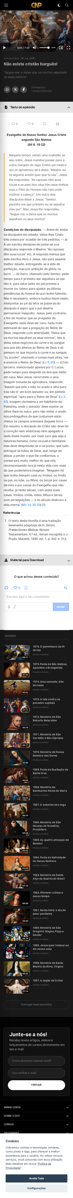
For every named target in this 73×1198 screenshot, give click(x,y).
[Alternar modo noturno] (59, 5)
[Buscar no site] (67, 5)
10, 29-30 (31, 504)
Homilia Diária (11, 58)
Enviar (36, 1085)
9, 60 (48, 362)
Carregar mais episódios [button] (36, 1004)
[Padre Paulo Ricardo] (36, 5)
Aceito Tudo (36, 1178)
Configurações (36, 1188)
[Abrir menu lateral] (6, 5)
